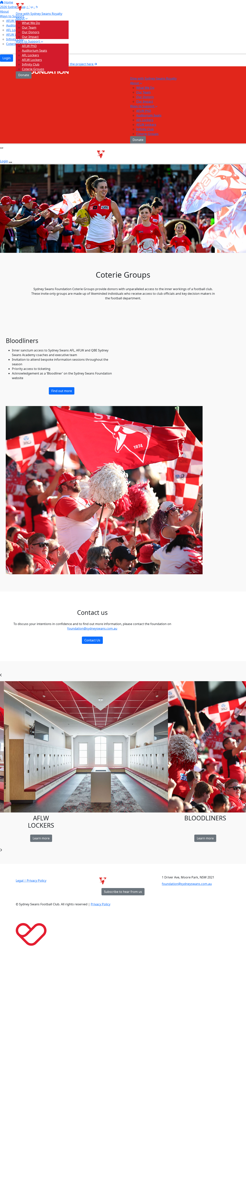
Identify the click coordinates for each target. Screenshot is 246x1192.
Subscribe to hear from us (123, 892)
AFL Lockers (30, 55)
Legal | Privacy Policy (31, 880)
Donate (23, 75)
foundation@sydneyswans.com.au (92, 628)
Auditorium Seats (34, 50)
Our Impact (30, 37)
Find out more (61, 391)
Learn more (41, 838)
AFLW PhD (29, 46)
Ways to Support (28, 41)
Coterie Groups (33, 69)
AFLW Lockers (32, 60)
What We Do (31, 23)
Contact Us (92, 640)
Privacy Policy (100, 904)
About (20, 18)
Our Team (29, 27)
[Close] (10, 162)
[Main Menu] (1, 147)
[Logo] (42, 6)
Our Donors (30, 32)
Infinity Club (30, 64)
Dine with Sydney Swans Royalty (39, 14)
